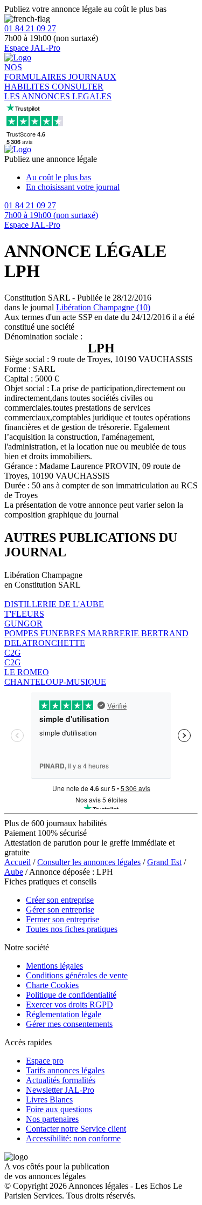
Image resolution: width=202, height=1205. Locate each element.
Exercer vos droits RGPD (69, 1004)
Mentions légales (54, 965)
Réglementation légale (63, 1014)
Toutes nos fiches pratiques (71, 929)
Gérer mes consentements (69, 1024)
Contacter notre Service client (76, 1128)
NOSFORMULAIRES (36, 72)
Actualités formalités (60, 1080)
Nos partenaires (52, 1119)
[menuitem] (112, 177)
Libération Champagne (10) (103, 307)
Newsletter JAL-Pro (60, 1089)
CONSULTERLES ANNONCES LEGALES (58, 91)
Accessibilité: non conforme (73, 1138)
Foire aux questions (59, 1109)
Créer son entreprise (60, 899)
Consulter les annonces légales (89, 862)
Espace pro (45, 1060)
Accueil (17, 862)
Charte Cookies (52, 985)
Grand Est (164, 862)
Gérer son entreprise (60, 909)
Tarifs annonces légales (65, 1070)
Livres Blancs (49, 1099)
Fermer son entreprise (62, 919)
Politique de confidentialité (71, 994)
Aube (13, 871)
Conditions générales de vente (77, 975)
